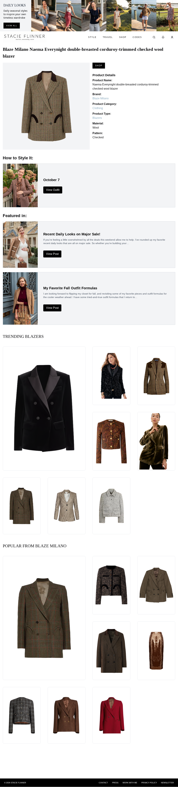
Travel (108, 37)
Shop (122, 37)
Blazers (97, 117)
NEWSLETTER (167, 783)
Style (92, 37)
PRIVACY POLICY (149, 783)
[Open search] (154, 37)
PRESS (115, 783)
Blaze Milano (100, 98)
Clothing (97, 108)
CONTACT (103, 783)
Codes (137, 37)
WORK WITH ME (130, 783)
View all (11, 26)
